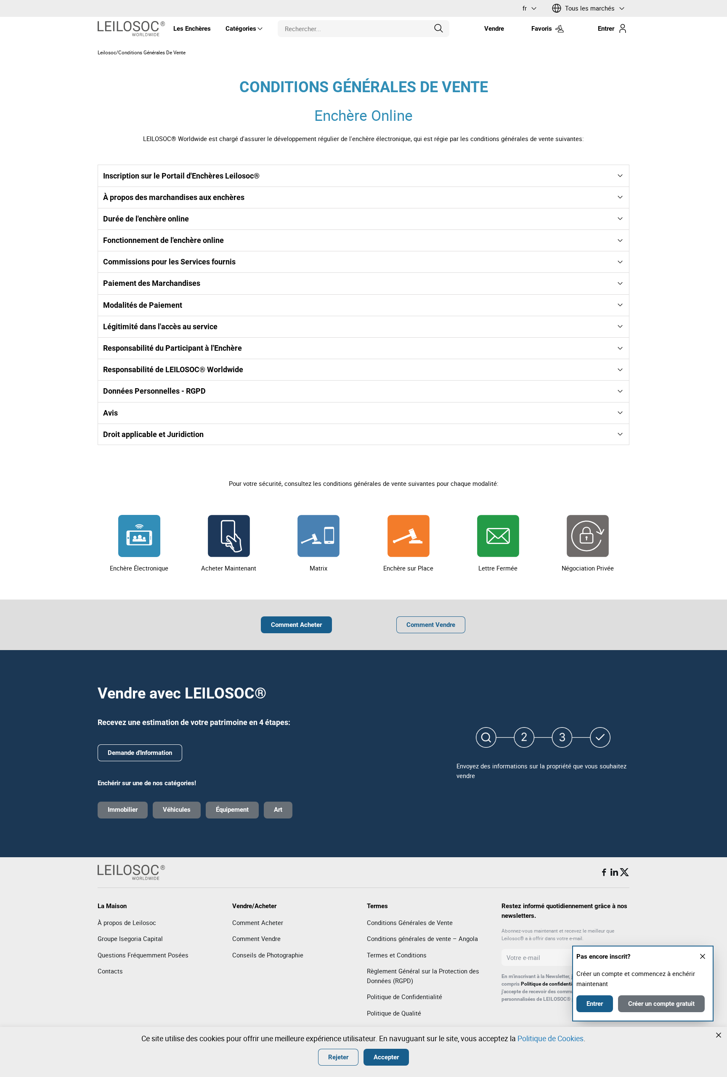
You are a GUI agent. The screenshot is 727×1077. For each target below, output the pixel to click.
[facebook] (604, 872)
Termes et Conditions (397, 955)
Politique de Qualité (394, 1013)
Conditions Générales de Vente (410, 922)
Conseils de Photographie (267, 955)
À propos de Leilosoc (127, 922)
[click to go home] (131, 28)
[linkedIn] (614, 872)
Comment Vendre (256, 938)
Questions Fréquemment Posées (143, 955)
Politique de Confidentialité (404, 996)
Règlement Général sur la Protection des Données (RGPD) (423, 976)
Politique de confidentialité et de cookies (566, 984)
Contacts (110, 971)
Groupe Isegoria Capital (130, 938)
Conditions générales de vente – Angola (422, 938)
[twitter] (624, 872)
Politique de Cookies (550, 1038)
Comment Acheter (257, 922)
